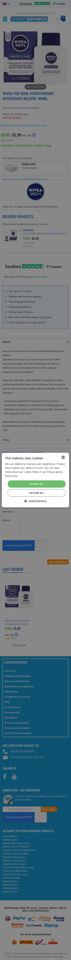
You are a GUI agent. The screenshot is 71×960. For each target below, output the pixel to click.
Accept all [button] (36, 483)
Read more (11, 475)
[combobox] (63, 457)
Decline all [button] (36, 492)
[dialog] (35, 480)
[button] (35, 501)
